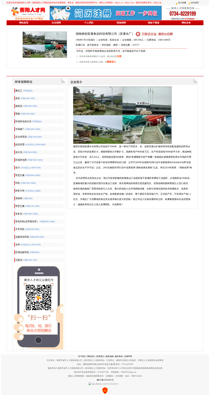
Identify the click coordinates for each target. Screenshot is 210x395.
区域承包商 (21, 160)
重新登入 (111, 62)
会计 (17, 167)
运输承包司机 (22, 237)
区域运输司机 (22, 252)
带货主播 (19, 175)
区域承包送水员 (23, 121)
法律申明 (128, 356)
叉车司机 (19, 229)
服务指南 (110, 356)
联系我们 (100, 356)
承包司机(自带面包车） (27, 221)
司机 (17, 183)
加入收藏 (182, 2)
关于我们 (82, 356)
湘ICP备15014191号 (105, 380)
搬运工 (18, 90)
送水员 (18, 152)
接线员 (18, 106)
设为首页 (195, 2)
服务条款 (119, 356)
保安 (17, 98)
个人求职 (88, 22)
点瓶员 (18, 260)
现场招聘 (121, 22)
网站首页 (23, 22)
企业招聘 (56, 22)
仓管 (17, 244)
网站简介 (91, 356)
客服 (17, 114)
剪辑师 (18, 198)
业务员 (18, 214)
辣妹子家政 (153, 22)
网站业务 (186, 22)
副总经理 (19, 144)
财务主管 (19, 190)
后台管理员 (21, 137)
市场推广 (19, 129)
